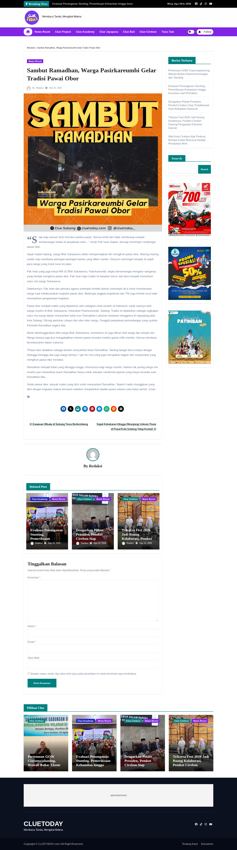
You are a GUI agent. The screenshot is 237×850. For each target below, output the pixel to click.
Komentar (34, 577)
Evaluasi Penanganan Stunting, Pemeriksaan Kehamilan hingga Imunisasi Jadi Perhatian (187, 90)
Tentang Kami (190, 844)
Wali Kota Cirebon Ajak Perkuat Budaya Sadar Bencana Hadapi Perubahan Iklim (187, 140)
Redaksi (40, 88)
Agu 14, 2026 (54, 543)
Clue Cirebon (148, 31)
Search (177, 158)
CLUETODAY (43, 823)
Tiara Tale (168, 31)
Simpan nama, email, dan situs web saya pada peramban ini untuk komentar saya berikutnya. (83, 673)
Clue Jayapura (108, 31)
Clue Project (63, 31)
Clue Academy (85, 31)
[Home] (28, 32)
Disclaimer (207, 844)
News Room (42, 31)
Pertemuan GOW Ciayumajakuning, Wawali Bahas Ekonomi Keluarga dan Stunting (189, 74)
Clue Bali (129, 31)
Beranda (31, 48)
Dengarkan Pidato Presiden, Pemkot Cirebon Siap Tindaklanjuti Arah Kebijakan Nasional (91, 538)
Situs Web (33, 658)
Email (32, 642)
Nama (32, 626)
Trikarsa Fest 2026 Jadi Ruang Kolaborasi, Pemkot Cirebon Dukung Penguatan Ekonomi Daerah (191, 765)
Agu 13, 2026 (145, 543)
